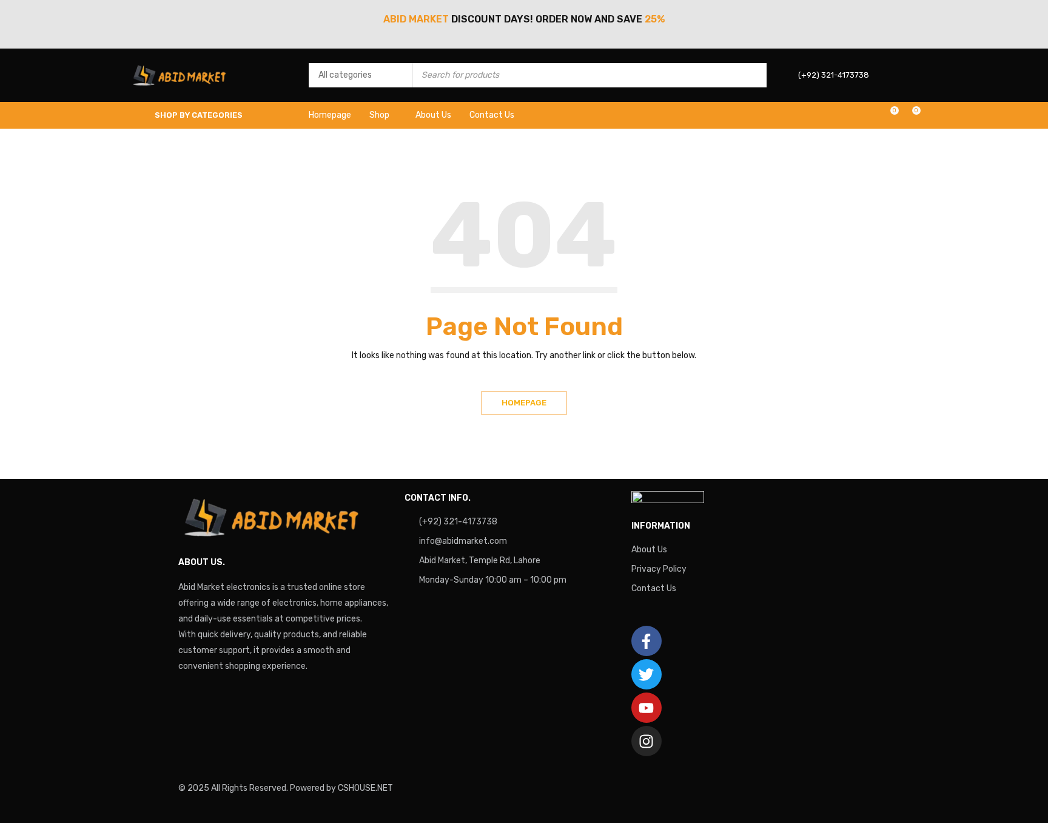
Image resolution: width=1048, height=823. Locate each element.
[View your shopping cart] (910, 115)
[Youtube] (646, 708)
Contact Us (653, 588)
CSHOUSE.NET (365, 788)
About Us (649, 549)
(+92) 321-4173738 (458, 521)
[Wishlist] (888, 115)
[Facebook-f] (646, 641)
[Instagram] (646, 741)
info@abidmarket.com (463, 541)
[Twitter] (646, 674)
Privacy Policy (659, 569)
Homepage (524, 402)
